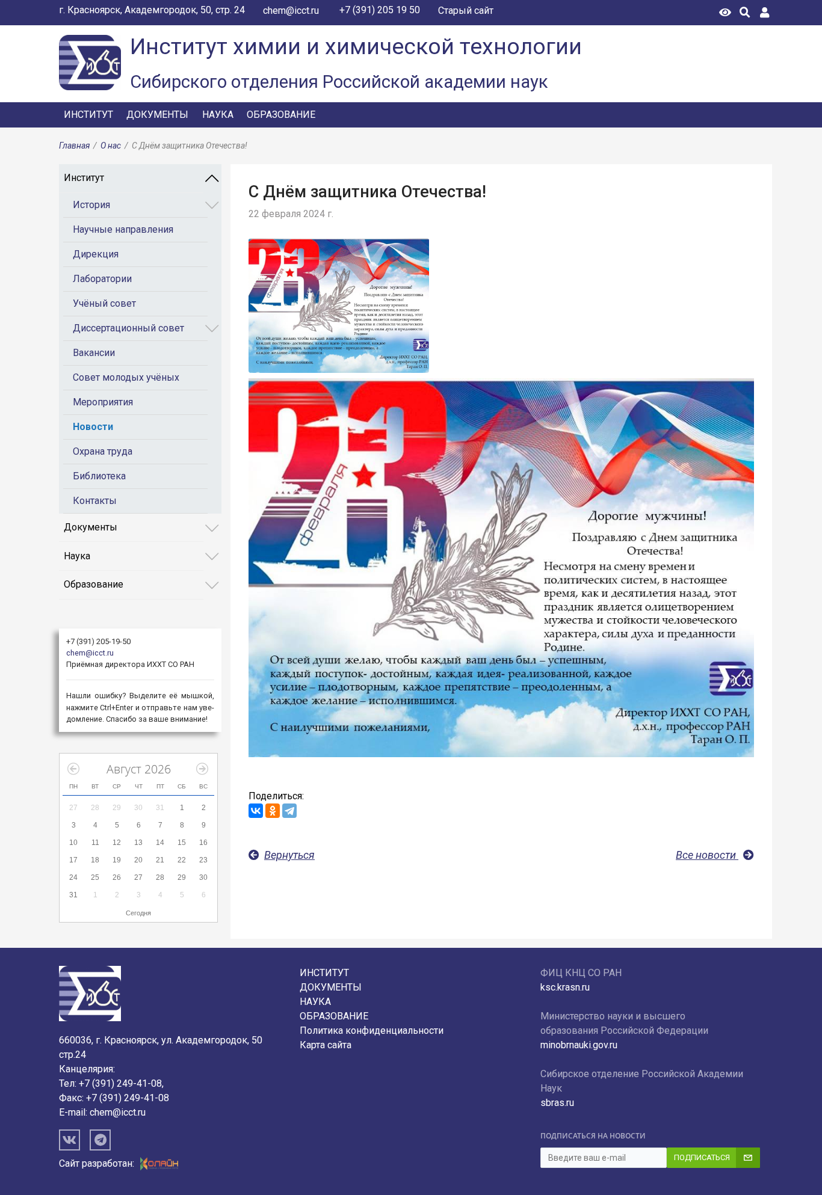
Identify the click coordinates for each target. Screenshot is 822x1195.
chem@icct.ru (291, 10)
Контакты (95, 500)
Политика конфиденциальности (371, 1030)
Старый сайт (465, 10)
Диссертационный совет (128, 328)
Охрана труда (102, 451)
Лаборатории (102, 278)
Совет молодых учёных (126, 377)
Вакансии (94, 352)
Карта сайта (325, 1045)
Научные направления (123, 229)
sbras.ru (557, 1102)
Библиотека (99, 476)
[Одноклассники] (272, 810)
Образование (281, 114)
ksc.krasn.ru (565, 987)
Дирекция (96, 254)
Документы (157, 114)
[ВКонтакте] (256, 810)
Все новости (707, 855)
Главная (74, 145)
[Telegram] (289, 810)
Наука (217, 114)
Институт (88, 114)
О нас (110, 145)
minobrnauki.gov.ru (578, 1045)
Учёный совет (104, 303)
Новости (93, 426)
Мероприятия (103, 402)
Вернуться (289, 855)
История (91, 204)
